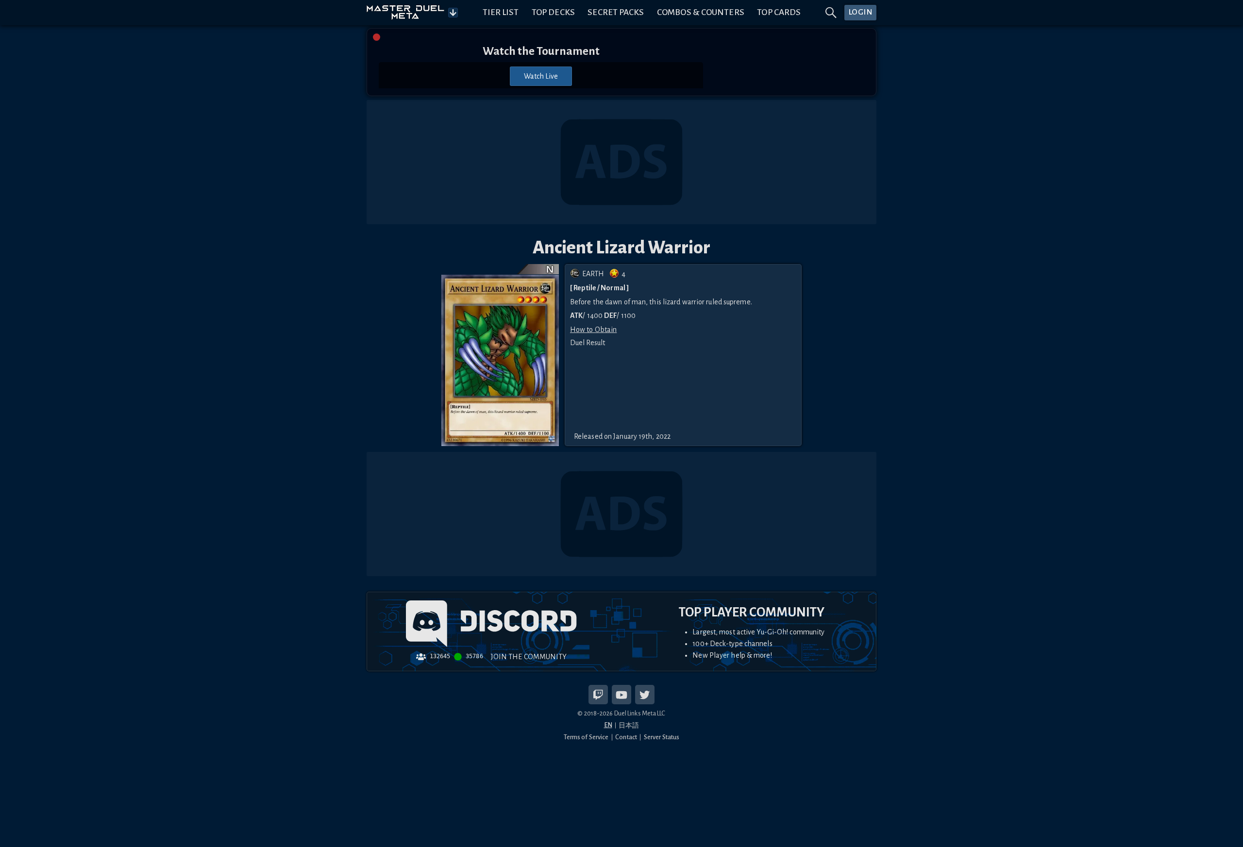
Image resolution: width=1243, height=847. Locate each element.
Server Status (661, 737)
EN (608, 725)
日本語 (629, 725)
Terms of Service (586, 737)
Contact (626, 737)
